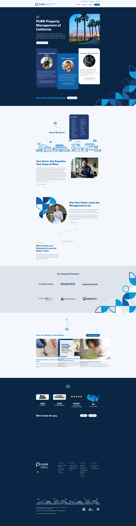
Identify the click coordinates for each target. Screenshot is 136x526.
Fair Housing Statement (61, 510)
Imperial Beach (75, 130)
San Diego (74, 117)
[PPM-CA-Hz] (46, 3)
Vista (82, 135)
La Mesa (73, 132)
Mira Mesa (74, 134)
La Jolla (73, 131)
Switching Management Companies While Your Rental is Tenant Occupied (72, 359)
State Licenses (50, 508)
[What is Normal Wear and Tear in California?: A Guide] (51, 348)
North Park (83, 119)
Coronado (74, 122)
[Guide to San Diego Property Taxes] (95, 349)
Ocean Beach (83, 122)
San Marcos (83, 132)
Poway (82, 125)
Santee (82, 130)
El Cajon (73, 124)
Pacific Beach (83, 124)
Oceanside (83, 121)
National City (74, 137)
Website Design (53, 513)
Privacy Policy (38, 510)
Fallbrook (73, 128)
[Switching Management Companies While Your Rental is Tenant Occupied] (73, 347)
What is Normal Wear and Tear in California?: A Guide (50, 360)
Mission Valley (75, 135)
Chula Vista (74, 121)
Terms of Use (44, 510)
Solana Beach (83, 134)
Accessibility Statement (51, 510)
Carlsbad (73, 119)
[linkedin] (38, 472)
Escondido (74, 127)
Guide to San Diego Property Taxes (90, 362)
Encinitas (73, 125)
